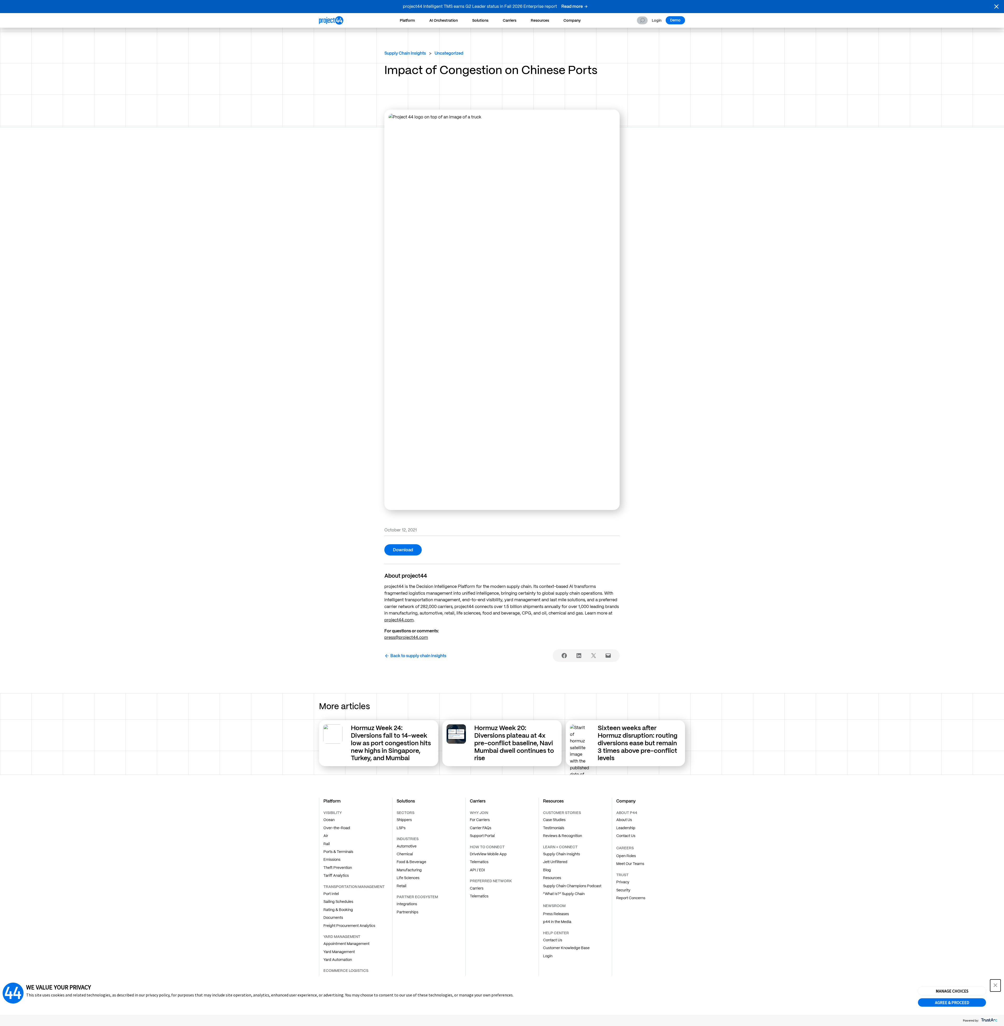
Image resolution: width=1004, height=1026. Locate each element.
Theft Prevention (337, 867)
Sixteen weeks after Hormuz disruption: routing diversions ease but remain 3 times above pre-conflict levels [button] (637, 743)
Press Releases (556, 914)
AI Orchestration (443, 20)
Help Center (556, 933)
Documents (333, 917)
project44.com (399, 620)
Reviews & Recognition (562, 835)
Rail (326, 843)
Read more (572, 6)
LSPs (401, 828)
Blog (547, 870)
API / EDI (477, 870)
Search (642, 20)
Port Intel (331, 893)
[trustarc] (989, 1020)
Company (572, 20)
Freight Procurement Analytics (349, 925)
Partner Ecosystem (417, 897)
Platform (407, 20)
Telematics (479, 861)
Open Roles (626, 855)
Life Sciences (408, 877)
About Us (624, 819)
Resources (540, 20)
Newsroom (554, 905)
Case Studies (554, 819)
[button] (996, 6)
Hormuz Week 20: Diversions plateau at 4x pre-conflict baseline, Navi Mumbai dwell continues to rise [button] (514, 743)
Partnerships (407, 912)
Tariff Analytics (336, 875)
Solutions (480, 20)
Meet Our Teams (630, 863)
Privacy (622, 882)
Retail (401, 886)
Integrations (407, 904)
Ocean (329, 819)
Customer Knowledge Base (566, 947)
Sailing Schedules (338, 901)
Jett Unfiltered (555, 861)
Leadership (625, 828)
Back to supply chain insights (418, 655)
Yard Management (339, 951)
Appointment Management (346, 943)
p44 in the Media (557, 921)
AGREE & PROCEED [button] (952, 1002)
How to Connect (487, 847)
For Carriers (480, 819)
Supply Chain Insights (405, 53)
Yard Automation (337, 959)
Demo (675, 20)
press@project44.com (406, 637)
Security (623, 890)
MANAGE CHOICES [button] (952, 991)
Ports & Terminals (338, 851)
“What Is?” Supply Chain (564, 893)
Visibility (332, 812)
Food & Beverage (411, 861)
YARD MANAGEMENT (341, 936)
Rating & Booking (338, 909)
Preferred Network (491, 881)
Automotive (407, 846)
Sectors (405, 812)
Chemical (405, 854)
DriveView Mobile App (488, 854)
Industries (408, 838)
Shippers (404, 819)
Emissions (331, 859)
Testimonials (553, 828)
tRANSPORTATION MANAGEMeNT (354, 886)
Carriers (509, 20)
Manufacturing (409, 870)
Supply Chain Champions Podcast (572, 886)
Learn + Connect (560, 847)
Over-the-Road (336, 828)
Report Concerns (630, 898)
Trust (622, 875)
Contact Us (552, 940)
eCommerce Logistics (345, 970)
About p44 (626, 812)
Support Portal (482, 835)
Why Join (479, 812)
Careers (625, 848)
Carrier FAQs (480, 828)
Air (325, 835)
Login (656, 20)
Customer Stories (562, 812)
